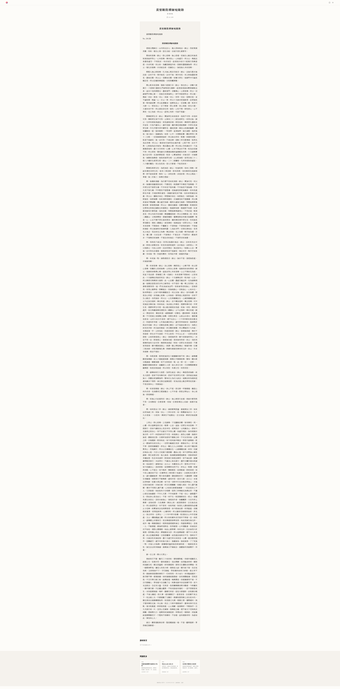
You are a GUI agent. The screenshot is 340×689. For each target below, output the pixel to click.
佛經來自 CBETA (161, 682)
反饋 (182, 682)
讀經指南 (178, 682)
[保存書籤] (329, 2)
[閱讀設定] (332, 2)
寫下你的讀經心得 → (145, 645)
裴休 (170, 14)
